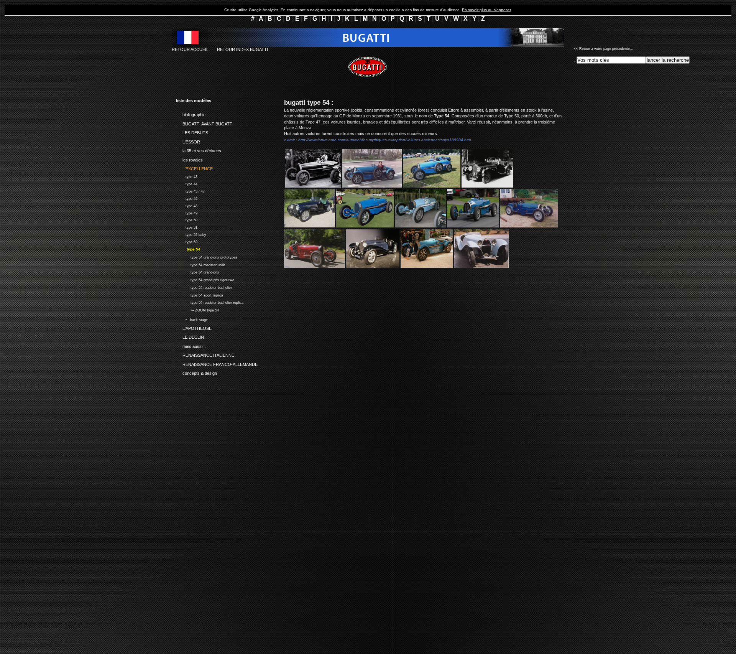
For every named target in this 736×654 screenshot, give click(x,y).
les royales (189, 158)
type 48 (186, 205)
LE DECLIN (190, 336)
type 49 (186, 212)
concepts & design (196, 372)
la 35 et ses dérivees (198, 149)
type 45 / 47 (190, 190)
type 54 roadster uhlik (200, 264)
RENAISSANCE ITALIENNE (205, 354)
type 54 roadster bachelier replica (209, 302)
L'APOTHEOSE (194, 326)
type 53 (186, 241)
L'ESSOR (188, 140)
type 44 (186, 183)
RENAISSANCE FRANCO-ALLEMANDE (217, 362)
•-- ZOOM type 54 (197, 309)
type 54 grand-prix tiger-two (205, 279)
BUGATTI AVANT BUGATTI (204, 122)
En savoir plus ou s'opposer (486, 10)
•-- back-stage (192, 319)
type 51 (186, 226)
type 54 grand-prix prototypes (206, 256)
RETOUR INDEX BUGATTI (242, 49)
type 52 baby (191, 234)
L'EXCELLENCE (194, 167)
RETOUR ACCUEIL (190, 49)
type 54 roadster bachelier (204, 287)
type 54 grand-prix (197, 272)
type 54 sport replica (199, 294)
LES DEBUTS (192, 131)
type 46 (186, 198)
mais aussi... (191, 344)
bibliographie (190, 113)
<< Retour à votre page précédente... (603, 49)
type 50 (186, 219)
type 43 (186, 176)
